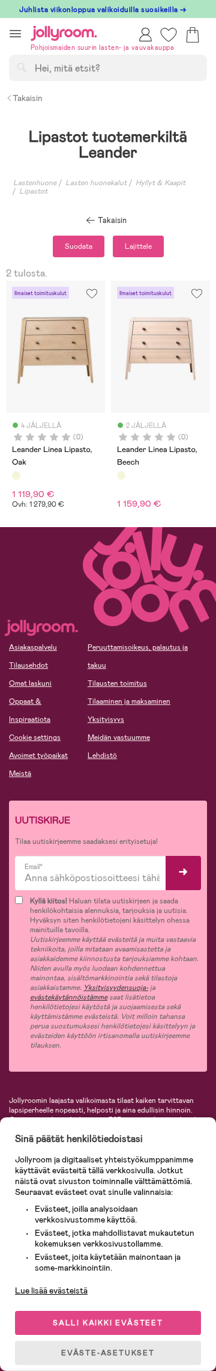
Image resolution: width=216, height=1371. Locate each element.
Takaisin (28, 98)
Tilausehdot (28, 665)
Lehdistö (102, 755)
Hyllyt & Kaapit (160, 183)
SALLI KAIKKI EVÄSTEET (108, 1323)
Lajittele (138, 246)
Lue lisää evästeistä (51, 1290)
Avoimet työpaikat (38, 755)
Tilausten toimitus (117, 683)
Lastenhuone (34, 183)
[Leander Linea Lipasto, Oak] (16, 475)
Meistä (20, 773)
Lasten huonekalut (96, 183)
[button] (15, 33)
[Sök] (21, 67)
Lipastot (33, 191)
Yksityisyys (106, 719)
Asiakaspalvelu (33, 647)
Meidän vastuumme (119, 737)
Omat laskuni (30, 683)
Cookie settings (35, 737)
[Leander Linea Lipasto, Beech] (121, 475)
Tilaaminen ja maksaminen (129, 701)
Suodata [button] (78, 246)
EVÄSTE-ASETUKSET (108, 1353)
